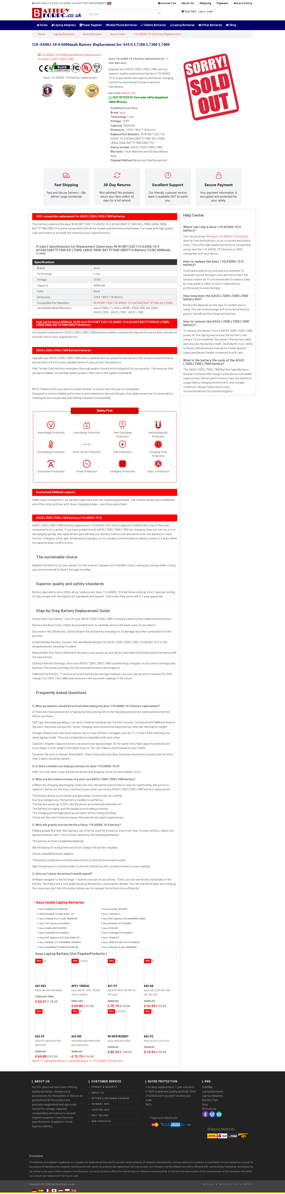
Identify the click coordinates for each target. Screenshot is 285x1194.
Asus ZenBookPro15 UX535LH (54, 933)
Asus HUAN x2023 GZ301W (52, 928)
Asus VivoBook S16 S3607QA (53, 909)
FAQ (249, 1184)
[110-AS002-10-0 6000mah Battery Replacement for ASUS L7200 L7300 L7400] (70, 56)
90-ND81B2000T (118, 1036)
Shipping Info (101, 1110)
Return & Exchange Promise (110, 1098)
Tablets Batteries (154, 25)
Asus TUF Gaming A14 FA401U (54, 923)
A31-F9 (112, 985)
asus (123, 112)
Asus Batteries (92, 34)
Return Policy (243, 3)
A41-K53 (40, 985)
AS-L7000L (166, 303)
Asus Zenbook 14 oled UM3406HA (119, 947)
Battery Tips (210, 1100)
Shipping (205, 3)
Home (43, 25)
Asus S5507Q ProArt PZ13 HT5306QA (121, 942)
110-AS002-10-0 (123, 303)
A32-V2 (148, 1036)
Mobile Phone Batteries (122, 25)
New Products (101, 1121)
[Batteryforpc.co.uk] (56, 12)
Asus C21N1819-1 (111, 914)
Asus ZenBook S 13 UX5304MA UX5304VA (60, 942)
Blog (233, 25)
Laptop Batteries (184, 25)
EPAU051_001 (128, 93)
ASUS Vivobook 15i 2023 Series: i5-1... (57, 914)
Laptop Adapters (65, 25)
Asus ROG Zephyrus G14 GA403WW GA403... (125, 918)
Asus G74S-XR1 (110, 928)
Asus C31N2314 (111, 937)
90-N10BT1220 (102, 303)
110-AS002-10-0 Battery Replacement (157, 34)
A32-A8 (148, 985)
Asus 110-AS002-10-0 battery (229, 236)
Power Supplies (92, 25)
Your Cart (190, 11)
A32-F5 (39, 1036)
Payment (222, 3)
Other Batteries (212, 25)
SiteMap (207, 1087)
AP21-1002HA (80, 985)
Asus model (117, 34)
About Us (188, 3)
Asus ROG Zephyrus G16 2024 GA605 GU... (60, 937)
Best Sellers (100, 1115)
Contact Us (168, 3)
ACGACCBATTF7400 (146, 303)
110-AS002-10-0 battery (107, 1060)
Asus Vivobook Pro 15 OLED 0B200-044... (59, 918)
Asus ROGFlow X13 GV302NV (117, 923)
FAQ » (148, 1104)
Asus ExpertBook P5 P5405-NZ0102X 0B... (59, 947)
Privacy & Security (104, 1087)
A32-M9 (76, 1036)
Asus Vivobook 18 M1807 (115, 909)
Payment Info (100, 1104)
